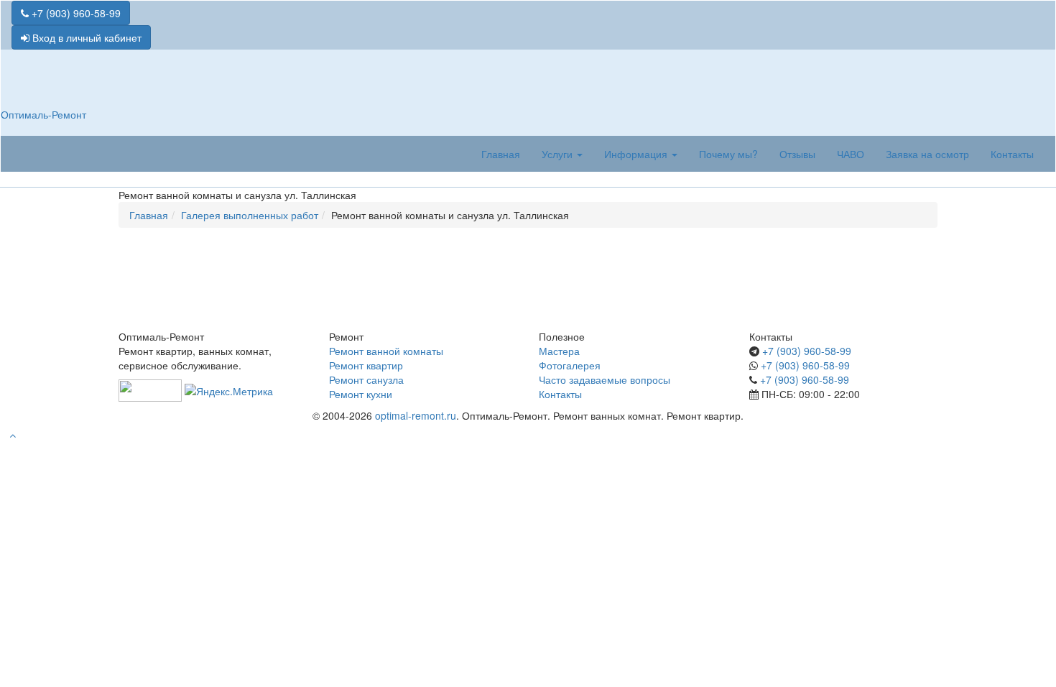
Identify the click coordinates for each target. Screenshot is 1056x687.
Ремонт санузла (366, 379)
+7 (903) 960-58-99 (75, 13)
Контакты (1012, 154)
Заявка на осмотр (927, 154)
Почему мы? (728, 154)
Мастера (559, 351)
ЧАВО (850, 154)
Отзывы (797, 154)
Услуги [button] (558, 154)
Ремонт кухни (360, 394)
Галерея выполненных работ (249, 215)
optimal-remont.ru (415, 415)
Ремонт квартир (366, 365)
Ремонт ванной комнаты (386, 351)
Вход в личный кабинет (85, 37)
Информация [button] (637, 154)
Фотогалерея (570, 365)
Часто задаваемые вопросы (604, 379)
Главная (500, 154)
